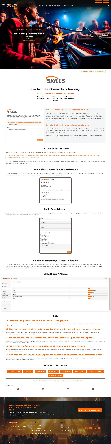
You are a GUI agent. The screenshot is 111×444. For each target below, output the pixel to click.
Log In (107, 1)
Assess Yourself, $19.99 (14, 371)
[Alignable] (95, 428)
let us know (52, 135)
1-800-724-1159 (37, 425)
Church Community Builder (75, 381)
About (71, 5)
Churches (40, 5)
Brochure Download (79, 371)
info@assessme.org (38, 428)
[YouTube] (99, 428)
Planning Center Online (60, 381)
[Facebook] (18, 389)
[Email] (92, 389)
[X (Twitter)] (43, 389)
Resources (57, 5)
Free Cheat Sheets (66, 371)
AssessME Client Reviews (55, 375)
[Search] (108, 5)
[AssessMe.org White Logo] (9, 5)
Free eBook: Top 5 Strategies (96, 371)
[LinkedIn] (68, 389)
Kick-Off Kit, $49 (53, 371)
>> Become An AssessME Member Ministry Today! (92, 71)
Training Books (28, 371)
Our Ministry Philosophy (67, 427)
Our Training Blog (66, 430)
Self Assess (49, 5)
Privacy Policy (65, 425)
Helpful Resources (66, 433)
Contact (65, 5)
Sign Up (99, 1)
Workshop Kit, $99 (40, 371)
